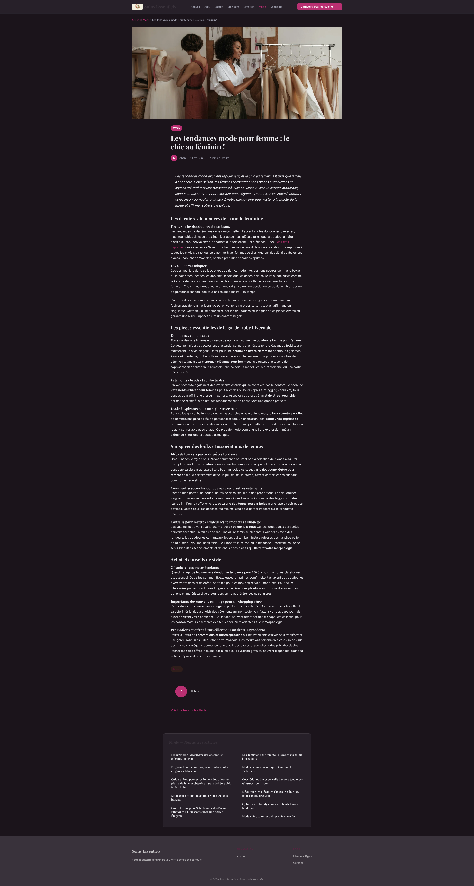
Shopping (276, 6)
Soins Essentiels (160, 6)
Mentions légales (303, 856)
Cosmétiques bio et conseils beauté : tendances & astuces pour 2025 (272, 781)
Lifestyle (248, 6)
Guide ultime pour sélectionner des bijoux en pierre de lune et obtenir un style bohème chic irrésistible (201, 783)
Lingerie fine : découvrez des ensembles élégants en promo (197, 756)
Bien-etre (233, 6)
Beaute (219, 6)
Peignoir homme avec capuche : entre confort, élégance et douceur (200, 769)
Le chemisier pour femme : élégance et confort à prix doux (272, 756)
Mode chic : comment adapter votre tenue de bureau (200, 797)
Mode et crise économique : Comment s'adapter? (266, 769)
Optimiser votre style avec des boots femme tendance (270, 806)
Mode (262, 6)
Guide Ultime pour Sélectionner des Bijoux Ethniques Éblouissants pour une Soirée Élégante (198, 812)
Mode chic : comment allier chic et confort (269, 816)
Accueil (195, 6)
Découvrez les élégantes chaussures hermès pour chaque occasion (270, 793)
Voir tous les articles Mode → (190, 710)
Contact (298, 862)
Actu (207, 6)
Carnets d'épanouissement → (320, 6)
